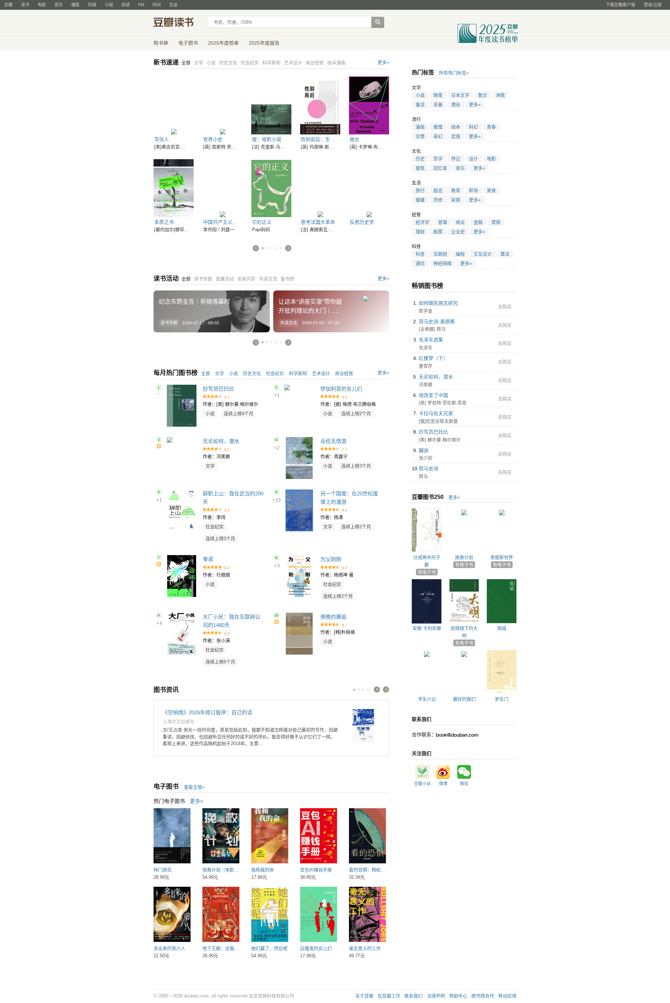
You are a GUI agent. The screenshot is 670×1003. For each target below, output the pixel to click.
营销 (495, 222)
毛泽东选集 (431, 339)
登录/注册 (653, 4)
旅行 (420, 190)
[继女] (369, 104)
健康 (420, 199)
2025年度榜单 (223, 43)
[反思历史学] (369, 187)
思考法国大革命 (318, 222)
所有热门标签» (454, 72)
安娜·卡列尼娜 (426, 628)
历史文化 (252, 373)
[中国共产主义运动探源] (222, 187)
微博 (443, 783)
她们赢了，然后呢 (269, 948)
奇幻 (437, 136)
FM (141, 4)
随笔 (437, 95)
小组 (109, 4)
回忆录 (440, 168)
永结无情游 (333, 441)
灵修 (437, 199)
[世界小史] (222, 104)
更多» (383, 62)
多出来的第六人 (169, 948)
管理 (442, 222)
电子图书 (188, 43)
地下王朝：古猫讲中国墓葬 (229, 948)
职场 (473, 190)
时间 (156, 4)
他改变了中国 (433, 395)
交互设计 (483, 254)
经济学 (422, 222)
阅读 (125, 4)
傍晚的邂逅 (333, 617)
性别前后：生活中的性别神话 (332, 139)
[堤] (271, 104)
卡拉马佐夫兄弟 (436, 413)
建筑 (420, 168)
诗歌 (500, 95)
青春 (491, 127)
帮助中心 (458, 995)
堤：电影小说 (266, 139)
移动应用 (507, 995)
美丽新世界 (501, 557)
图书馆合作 (482, 995)
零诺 (208, 559)
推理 (437, 127)
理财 (420, 231)
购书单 (161, 43)
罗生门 (501, 699)
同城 (92, 4)
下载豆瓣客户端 (620, 4)
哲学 (437, 158)
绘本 (455, 127)
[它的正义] (271, 187)
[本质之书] (174, 187)
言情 (420, 136)
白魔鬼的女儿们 (316, 948)
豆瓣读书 (179, 23)
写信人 (161, 139)
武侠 (455, 136)
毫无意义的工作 (365, 948)
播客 (75, 4)
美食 (491, 190)
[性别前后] (320, 104)
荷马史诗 (428, 468)
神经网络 (442, 263)
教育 (455, 190)
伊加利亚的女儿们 (341, 389)
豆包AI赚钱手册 (316, 869)
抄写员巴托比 (218, 389)
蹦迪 (424, 450)
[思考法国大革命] (320, 187)
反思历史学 (362, 222)
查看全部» (194, 787)
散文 (482, 95)
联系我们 (413, 995)
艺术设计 (321, 373)
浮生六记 (427, 699)
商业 (460, 222)
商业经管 (344, 373)
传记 (455, 158)
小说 (233, 373)
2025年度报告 (264, 43)
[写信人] (174, 104)
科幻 (473, 127)
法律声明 (436, 995)
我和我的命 (262, 869)
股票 (437, 231)
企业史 (458, 231)
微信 (464, 783)
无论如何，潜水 (221, 441)
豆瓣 (8, 4)
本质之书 (164, 222)
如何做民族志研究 (438, 303)
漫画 (420, 127)
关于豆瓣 (364, 995)
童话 (420, 104)
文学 (219, 373)
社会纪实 (275, 373)
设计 (473, 158)
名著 (437, 104)
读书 (25, 4)
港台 (455, 104)
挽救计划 (464, 557)
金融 (478, 222)
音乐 (58, 4)
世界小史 (213, 139)
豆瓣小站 (422, 783)
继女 (354, 139)
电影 (42, 4)
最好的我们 (464, 699)
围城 (501, 628)
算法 (504, 254)
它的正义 (261, 222)
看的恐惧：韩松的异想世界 (376, 869)
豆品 (173, 4)
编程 (460, 254)
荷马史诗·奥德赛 (437, 321)
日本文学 (460, 95)
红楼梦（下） (433, 358)
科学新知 (298, 373)
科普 (420, 254)
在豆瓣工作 (389, 995)
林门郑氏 (163, 869)
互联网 (440, 254)
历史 (420, 158)
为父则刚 (330, 559)
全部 (205, 373)
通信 (420, 263)
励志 (437, 190)
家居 (455, 199)
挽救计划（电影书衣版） (227, 869)
